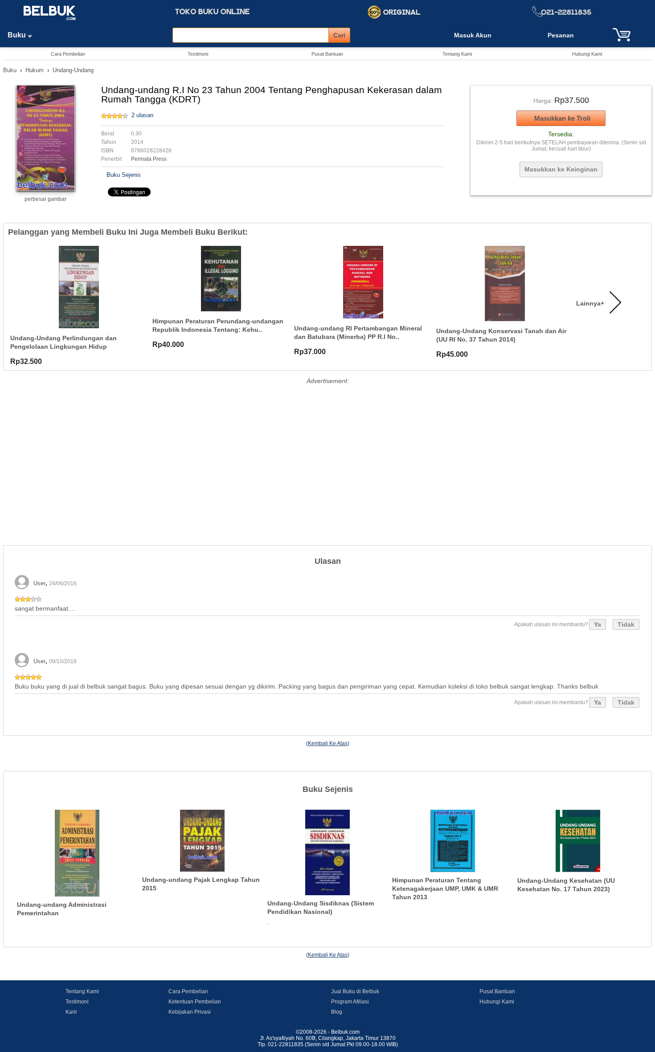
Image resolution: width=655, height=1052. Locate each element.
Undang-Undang (73, 70)
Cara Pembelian (68, 54)
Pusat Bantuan (327, 54)
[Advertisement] (327, 449)
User (39, 583)
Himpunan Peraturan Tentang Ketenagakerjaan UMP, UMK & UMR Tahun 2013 (445, 888)
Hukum (34, 70)
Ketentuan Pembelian (194, 1002)
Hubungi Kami (587, 54)
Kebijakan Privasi (189, 1012)
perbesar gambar (45, 199)
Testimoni (198, 54)
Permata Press (149, 159)
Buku (18, 35)
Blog (336, 1012)
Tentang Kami (457, 54)
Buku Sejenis (123, 174)
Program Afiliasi (350, 1002)
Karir (71, 1012)
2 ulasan (142, 115)
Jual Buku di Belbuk (355, 991)
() (327, 743)
